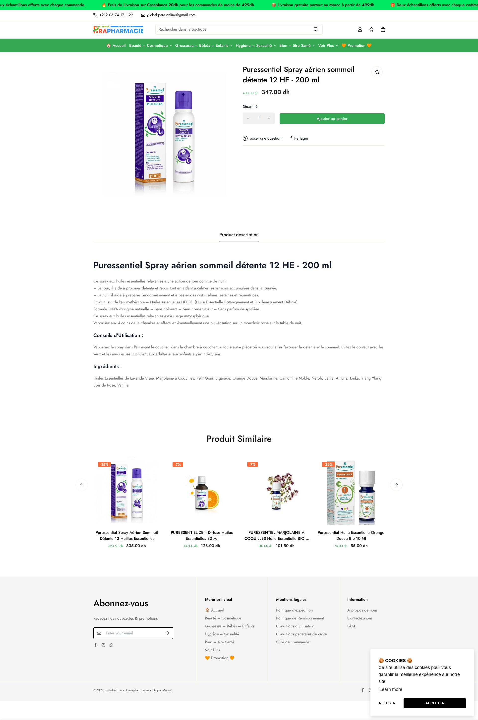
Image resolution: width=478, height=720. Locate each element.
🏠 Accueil (116, 45)
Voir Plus (326, 45)
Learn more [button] (390, 689)
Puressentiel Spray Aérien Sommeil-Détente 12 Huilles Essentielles (127, 535)
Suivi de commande (292, 642)
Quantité (250, 106)
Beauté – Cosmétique (148, 45)
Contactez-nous (359, 618)
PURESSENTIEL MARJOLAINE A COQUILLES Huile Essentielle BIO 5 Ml (276, 536)
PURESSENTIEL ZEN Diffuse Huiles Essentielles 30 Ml (202, 535)
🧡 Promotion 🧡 (356, 45)
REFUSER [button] (387, 703)
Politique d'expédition (294, 610)
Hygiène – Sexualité (254, 45)
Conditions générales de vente (301, 634)
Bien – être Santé (295, 45)
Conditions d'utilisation (295, 626)
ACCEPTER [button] (434, 703)
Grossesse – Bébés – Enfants (201, 45)
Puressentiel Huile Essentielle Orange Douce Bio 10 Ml (351, 535)
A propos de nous (362, 610)
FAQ (351, 626)
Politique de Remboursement (300, 618)
